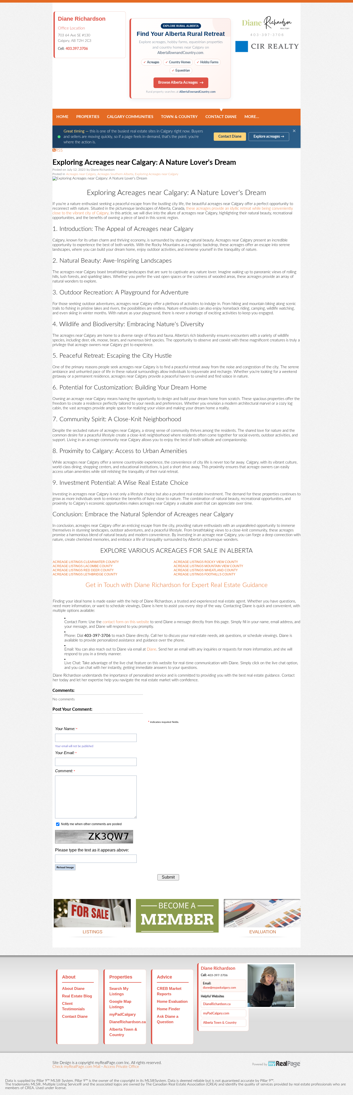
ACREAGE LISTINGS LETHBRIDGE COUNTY (85, 574)
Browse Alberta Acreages (178, 82)
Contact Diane (221, 117)
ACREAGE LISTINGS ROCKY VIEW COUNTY (206, 562)
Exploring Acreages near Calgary (156, 174)
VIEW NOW (92, 921)
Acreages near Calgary (81, 174)
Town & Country (179, 117)
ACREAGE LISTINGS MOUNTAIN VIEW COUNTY (208, 566)
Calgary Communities (130, 117)
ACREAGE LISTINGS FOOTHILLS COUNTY (204, 574)
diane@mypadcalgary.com (219, 987)
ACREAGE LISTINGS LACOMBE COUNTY (83, 566)
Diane (151, 649)
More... (251, 117)
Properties (87, 117)
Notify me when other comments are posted (91, 824)
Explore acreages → (269, 136)
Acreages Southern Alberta (115, 174)
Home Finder (168, 1009)
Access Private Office (121, 1067)
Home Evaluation (172, 1001)
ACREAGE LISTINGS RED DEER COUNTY (83, 570)
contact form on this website (126, 622)
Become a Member (177, 926)
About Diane (73, 988)
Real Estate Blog (77, 996)
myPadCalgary (122, 1014)
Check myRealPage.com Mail (76, 1067)
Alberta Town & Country (219, 1022)
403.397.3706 (77, 49)
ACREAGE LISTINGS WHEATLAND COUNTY (206, 570)
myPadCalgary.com (216, 1013)
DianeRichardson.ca (127, 1022)
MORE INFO (262, 921)
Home (62, 117)
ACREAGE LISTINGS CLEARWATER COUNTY (86, 562)
